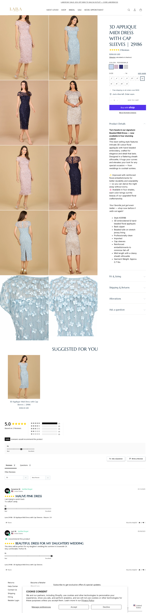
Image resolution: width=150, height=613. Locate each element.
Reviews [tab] (9, 465)
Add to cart (133, 100)
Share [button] (10, 523)
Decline (106, 607)
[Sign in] (134, 9)
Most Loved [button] (52, 10)
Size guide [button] (142, 73)
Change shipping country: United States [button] (131, 608)
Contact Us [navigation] (12, 590)
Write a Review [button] (137, 459)
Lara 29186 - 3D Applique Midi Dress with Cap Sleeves (23, 517)
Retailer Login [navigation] (13, 600)
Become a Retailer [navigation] (38, 583)
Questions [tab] (24, 465)
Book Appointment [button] (93, 10)
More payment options (127, 113)
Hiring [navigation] (10, 597)
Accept (74, 607)
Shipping (112, 57)
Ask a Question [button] (117, 459)
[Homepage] (15, 10)
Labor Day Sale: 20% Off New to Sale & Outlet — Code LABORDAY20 (75, 2)
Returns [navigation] (11, 583)
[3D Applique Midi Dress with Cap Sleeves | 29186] (24, 377)
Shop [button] (63, 10)
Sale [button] (80, 10)
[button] (128, 9)
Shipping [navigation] (11, 593)
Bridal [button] (72, 10)
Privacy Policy (87, 600)
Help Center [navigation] (13, 586)
